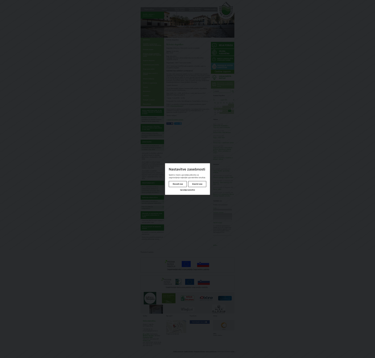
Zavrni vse (197, 184)
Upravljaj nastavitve (187, 190)
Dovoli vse (178, 184)
